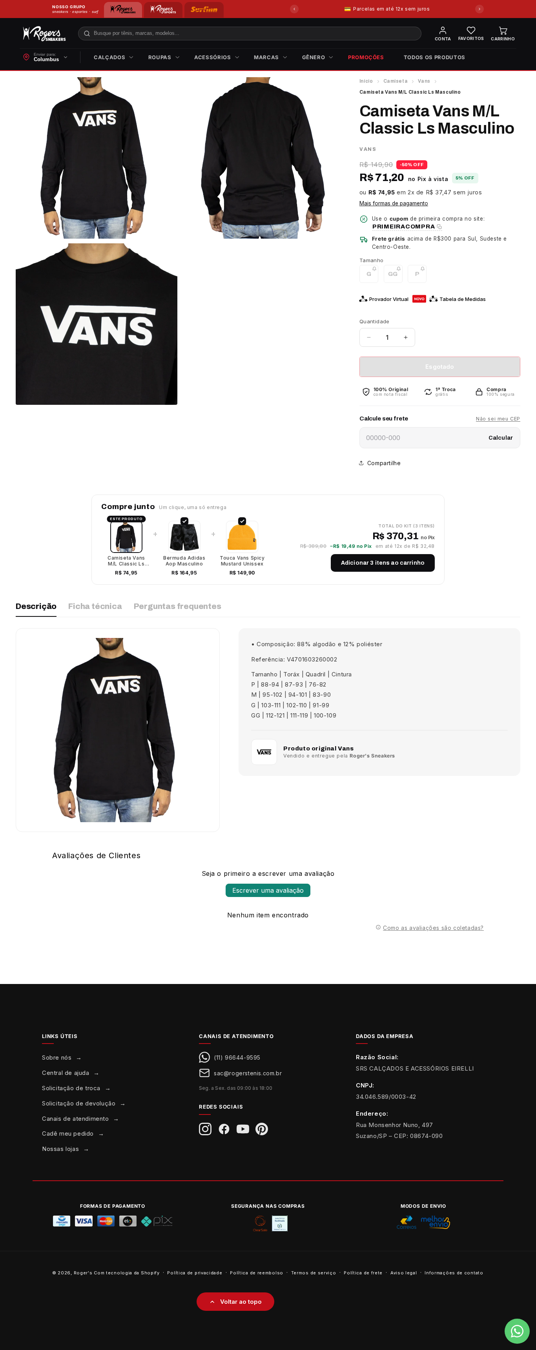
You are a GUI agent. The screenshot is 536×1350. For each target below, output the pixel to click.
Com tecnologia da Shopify (127, 1273)
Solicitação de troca (71, 1088)
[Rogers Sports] (163, 10)
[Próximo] (479, 9)
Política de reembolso (256, 1272)
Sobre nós (56, 1057)
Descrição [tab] (36, 606)
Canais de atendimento (75, 1118)
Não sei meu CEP (498, 419)
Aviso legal (403, 1272)
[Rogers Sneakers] (123, 10)
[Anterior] (294, 9)
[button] (111, 57)
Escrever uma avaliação (268, 890)
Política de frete (363, 1272)
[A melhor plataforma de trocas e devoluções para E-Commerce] (280, 1223)
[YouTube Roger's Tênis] (243, 1129)
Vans (424, 81)
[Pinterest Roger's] (261, 1129)
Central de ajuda (65, 1072)
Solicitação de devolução (78, 1103)
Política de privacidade (194, 1272)
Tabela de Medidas (462, 299)
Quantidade (374, 321)
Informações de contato (454, 1272)
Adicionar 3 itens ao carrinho (383, 563)
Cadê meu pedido (68, 1133)
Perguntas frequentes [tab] (177, 606)
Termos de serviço (313, 1272)
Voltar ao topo (241, 1301)
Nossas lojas (60, 1148)
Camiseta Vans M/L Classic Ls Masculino (126, 561)
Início (366, 81)
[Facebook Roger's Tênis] (224, 1129)
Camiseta (395, 81)
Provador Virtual (388, 299)
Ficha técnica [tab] (95, 606)
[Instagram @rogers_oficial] (205, 1129)
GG (395, 277)
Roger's (83, 1273)
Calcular (501, 438)
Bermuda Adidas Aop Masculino (184, 561)
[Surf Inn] (204, 10)
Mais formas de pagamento (393, 203)
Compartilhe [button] (384, 463)
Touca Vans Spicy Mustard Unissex (242, 561)
